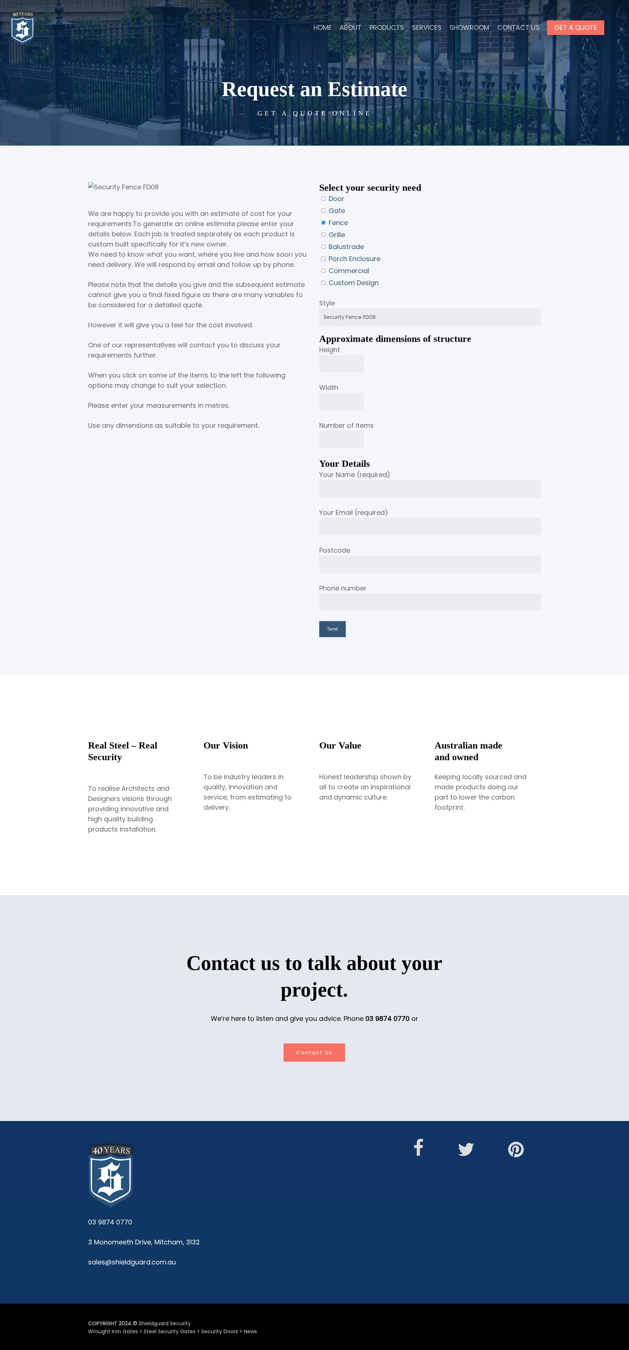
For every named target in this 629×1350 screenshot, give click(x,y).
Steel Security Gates (169, 1331)
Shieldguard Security (165, 1323)
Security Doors (219, 1331)
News (250, 1331)
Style (327, 303)
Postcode (334, 550)
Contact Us (518, 27)
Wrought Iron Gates (113, 1331)
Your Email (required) (353, 512)
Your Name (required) (354, 474)
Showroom (469, 27)
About (350, 27)
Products (386, 27)
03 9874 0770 (387, 1018)
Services (427, 27)
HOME (322, 27)
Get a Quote (575, 27)
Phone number (343, 588)
